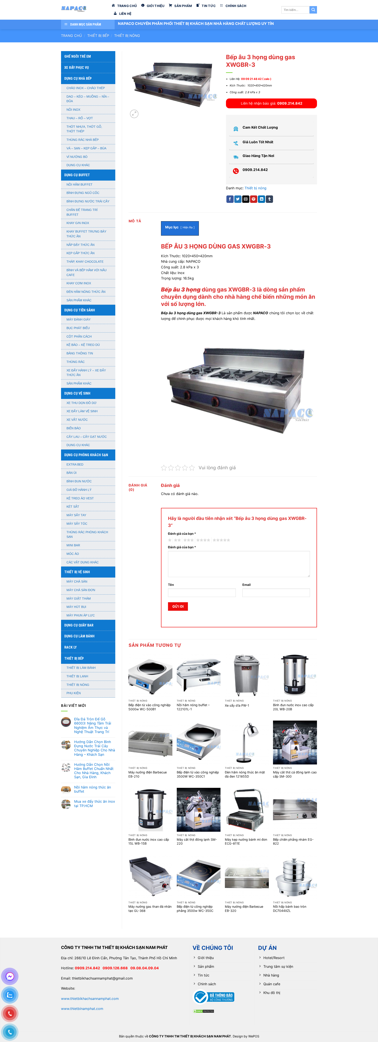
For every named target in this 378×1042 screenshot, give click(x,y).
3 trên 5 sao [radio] (188, 540)
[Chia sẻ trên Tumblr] (269, 199)
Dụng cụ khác (78, 165)
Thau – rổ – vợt (79, 118)
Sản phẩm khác (78, 300)
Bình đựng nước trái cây (87, 201)
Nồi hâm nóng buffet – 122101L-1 (193, 707)
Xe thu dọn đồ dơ (81, 403)
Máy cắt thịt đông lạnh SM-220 (197, 841)
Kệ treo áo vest (80, 498)
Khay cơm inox (78, 283)
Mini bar (73, 545)
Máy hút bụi (76, 607)
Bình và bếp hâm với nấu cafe (86, 273)
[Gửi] (313, 10)
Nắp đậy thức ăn (80, 245)
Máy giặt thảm (78, 598)
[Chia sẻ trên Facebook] (230, 199)
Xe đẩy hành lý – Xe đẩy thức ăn (86, 373)
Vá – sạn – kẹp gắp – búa (86, 148)
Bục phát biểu (78, 328)
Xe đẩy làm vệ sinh (82, 411)
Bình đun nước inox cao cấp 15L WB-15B (148, 841)
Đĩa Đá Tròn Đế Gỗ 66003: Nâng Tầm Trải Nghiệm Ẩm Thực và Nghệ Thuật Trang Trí (92, 725)
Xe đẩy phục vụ (76, 68)
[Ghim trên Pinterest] (253, 199)
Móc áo (72, 554)
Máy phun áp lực (80, 615)
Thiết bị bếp (98, 35)
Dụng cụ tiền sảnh (79, 310)
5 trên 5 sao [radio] (220, 540)
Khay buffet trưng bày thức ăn (86, 234)
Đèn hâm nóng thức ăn (85, 291)
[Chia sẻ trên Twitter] (238, 199)
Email (246, 585)
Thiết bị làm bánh (81, 667)
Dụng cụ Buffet (77, 175)
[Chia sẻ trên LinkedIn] (261, 199)
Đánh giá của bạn (182, 533)
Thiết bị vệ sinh (77, 572)
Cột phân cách (79, 336)
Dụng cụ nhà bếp (78, 78)
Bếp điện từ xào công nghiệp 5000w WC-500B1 (149, 707)
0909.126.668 (116, 968)
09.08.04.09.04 (144, 968)
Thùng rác (75, 362)
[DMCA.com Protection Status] (203, 1011)
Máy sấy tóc (76, 523)
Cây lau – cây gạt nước (86, 436)
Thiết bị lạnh (77, 676)
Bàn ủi (71, 472)
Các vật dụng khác (82, 562)
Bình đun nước (79, 481)
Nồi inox (73, 109)
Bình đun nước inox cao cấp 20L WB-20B (293, 707)
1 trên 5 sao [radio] (169, 540)
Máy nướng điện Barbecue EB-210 (147, 774)
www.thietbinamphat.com (82, 1008)
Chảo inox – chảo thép (85, 88)
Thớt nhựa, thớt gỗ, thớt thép (84, 129)
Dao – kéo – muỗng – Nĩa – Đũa (87, 99)
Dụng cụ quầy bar (78, 625)
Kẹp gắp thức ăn (80, 253)
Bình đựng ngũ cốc (82, 193)
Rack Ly (70, 647)
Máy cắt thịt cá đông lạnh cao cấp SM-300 (295, 774)
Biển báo (73, 428)
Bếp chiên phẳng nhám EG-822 (293, 841)
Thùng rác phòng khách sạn (87, 535)
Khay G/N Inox (77, 223)
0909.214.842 (89, 968)
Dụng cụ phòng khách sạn (86, 455)
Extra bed (74, 464)
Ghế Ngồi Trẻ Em (77, 56)
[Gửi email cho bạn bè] (245, 199)
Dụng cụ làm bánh (79, 636)
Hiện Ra (187, 227)
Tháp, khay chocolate (84, 261)
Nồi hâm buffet (79, 184)
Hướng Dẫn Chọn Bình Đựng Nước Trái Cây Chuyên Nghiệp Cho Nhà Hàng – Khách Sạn (94, 748)
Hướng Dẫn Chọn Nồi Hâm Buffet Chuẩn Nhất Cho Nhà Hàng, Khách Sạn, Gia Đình (94, 771)
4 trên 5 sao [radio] (202, 540)
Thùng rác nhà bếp (82, 139)
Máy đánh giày (78, 319)
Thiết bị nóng (127, 35)
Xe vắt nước (77, 419)
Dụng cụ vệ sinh (77, 393)
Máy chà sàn (76, 581)
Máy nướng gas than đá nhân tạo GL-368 (150, 909)
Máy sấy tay (76, 515)
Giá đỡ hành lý (78, 490)
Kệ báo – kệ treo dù (83, 345)
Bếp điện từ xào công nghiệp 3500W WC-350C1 (198, 774)
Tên (171, 585)
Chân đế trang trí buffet (82, 212)
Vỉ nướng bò (77, 157)
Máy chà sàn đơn (80, 590)
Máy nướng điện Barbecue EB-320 (244, 909)
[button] (134, 114)
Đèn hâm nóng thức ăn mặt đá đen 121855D (245, 774)
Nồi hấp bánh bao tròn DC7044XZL (289, 909)
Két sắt (72, 506)
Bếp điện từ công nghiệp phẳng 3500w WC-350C (195, 909)
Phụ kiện (73, 693)
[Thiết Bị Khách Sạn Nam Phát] (83, 10)
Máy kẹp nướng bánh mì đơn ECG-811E (246, 841)
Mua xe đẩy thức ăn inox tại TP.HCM (94, 803)
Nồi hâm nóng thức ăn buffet (92, 789)
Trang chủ (71, 35)
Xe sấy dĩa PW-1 (237, 705)
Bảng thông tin (79, 353)
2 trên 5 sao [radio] (177, 540)
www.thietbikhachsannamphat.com (90, 998)
